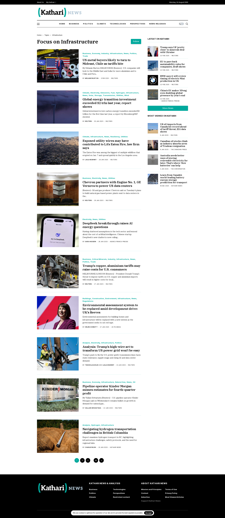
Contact (144, 493)
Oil (134, 382)
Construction (98, 298)
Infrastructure (57, 35)
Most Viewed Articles (174, 497)
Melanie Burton (91, 78)
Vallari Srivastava (93, 408)
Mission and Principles (151, 489)
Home (39, 35)
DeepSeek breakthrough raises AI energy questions (107, 225)
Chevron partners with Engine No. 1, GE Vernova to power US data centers (112, 184)
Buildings (87, 298)
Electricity (94, 93)
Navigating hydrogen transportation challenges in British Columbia (109, 431)
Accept (148, 513)
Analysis (86, 343)
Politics (133, 53)
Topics (47, 35)
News (126, 53)
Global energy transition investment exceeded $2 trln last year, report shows (109, 102)
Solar (91, 95)
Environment (111, 298)
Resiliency (115, 137)
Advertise (145, 497)
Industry (105, 53)
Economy (96, 53)
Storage (98, 95)
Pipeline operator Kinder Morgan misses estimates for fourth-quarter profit (109, 389)
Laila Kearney (90, 160)
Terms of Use (171, 489)
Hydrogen (120, 93)
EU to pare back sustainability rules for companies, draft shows (172, 64)
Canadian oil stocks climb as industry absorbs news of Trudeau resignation (174, 143)
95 (96, 460)
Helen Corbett (91, 327)
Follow (136, 41)
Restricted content (121, 497)
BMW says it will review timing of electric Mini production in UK (173, 78)
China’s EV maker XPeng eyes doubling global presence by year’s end (173, 93)
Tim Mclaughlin (91, 365)
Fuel (113, 93)
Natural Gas (120, 382)
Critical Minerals (99, 259)
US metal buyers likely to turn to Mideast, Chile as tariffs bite (106, 61)
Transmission (109, 95)
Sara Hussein (90, 241)
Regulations (88, 301)
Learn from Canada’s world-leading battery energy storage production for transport (173, 179)
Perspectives (119, 493)
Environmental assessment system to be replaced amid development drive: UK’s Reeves (110, 308)
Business (87, 53)
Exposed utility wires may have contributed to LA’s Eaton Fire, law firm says (111, 144)
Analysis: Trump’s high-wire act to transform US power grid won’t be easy (111, 348)
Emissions (105, 93)
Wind (126, 95)
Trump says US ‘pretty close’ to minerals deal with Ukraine (172, 50)
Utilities (119, 95)
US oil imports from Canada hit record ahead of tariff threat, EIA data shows (173, 128)
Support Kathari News (151, 501)
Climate (86, 93)
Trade (85, 56)
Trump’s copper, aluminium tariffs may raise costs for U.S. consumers (111, 267)
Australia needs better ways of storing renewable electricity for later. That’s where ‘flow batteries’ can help (174, 160)
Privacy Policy (171, 493)
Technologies (119, 489)
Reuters (88, 121)
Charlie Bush (90, 447)
